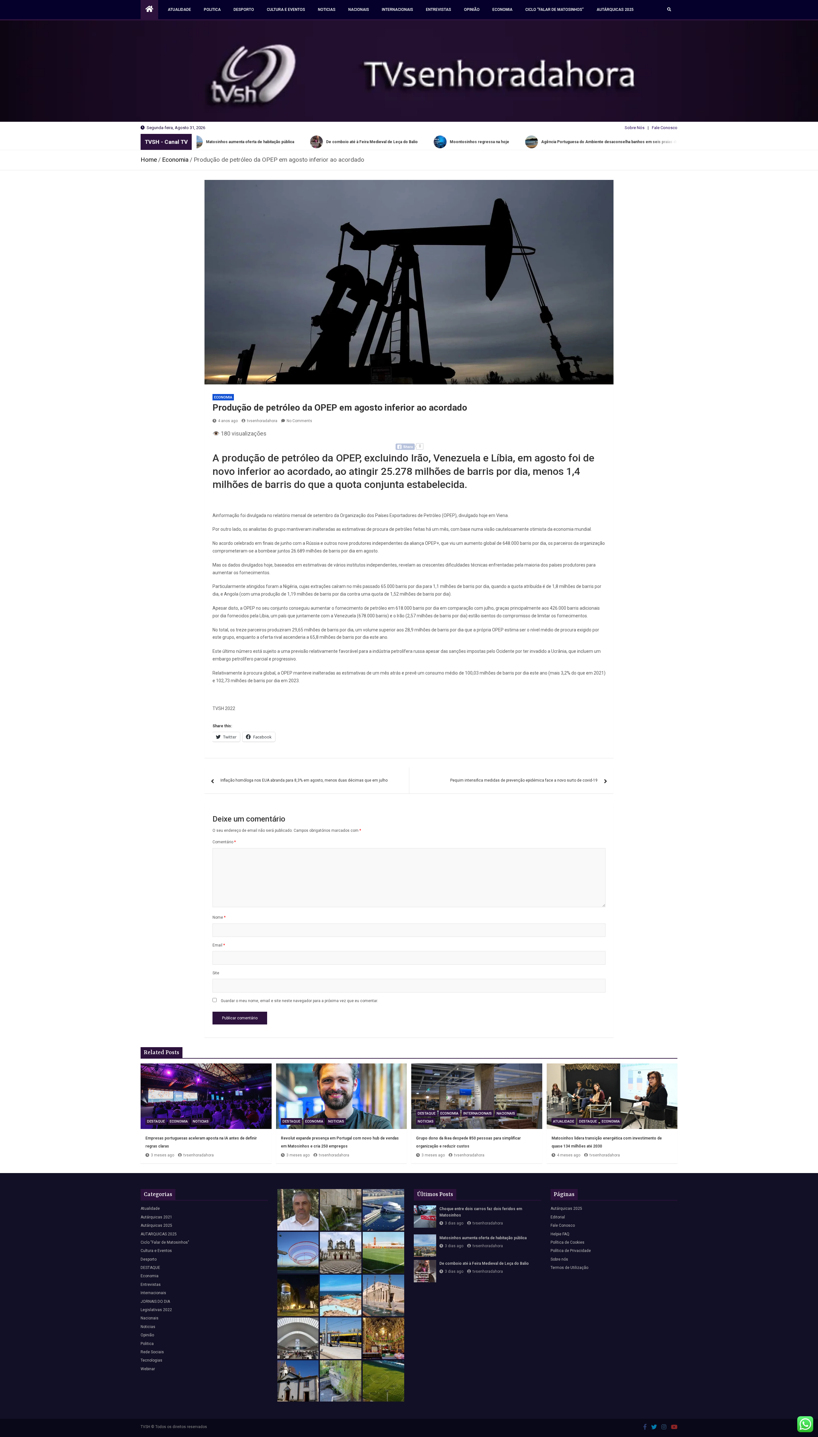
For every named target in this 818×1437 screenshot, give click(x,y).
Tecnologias (151, 1360)
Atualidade (179, 9)
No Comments (299, 421)
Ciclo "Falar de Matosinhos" (165, 1242)
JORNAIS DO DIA (155, 1301)
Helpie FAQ (560, 1234)
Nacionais (358, 9)
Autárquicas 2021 (156, 1217)
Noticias (327, 9)
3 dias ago (454, 1223)
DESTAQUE (156, 1121)
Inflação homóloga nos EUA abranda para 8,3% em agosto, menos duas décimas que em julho (304, 780)
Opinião (472, 9)
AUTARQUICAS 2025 (159, 1234)
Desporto (244, 9)
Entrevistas (438, 9)
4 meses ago (568, 1155)
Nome (219, 917)
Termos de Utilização (569, 1267)
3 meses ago (162, 1155)
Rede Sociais (152, 1352)
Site (215, 973)
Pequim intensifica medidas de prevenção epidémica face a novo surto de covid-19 (524, 780)
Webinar (148, 1369)
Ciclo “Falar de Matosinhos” (554, 9)
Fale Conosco (664, 127)
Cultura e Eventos (286, 9)
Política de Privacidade (571, 1250)
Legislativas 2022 (156, 1310)
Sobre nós (559, 1259)
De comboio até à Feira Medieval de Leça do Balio (484, 1263)
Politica (212, 9)
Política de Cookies (567, 1242)
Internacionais (397, 9)
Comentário (224, 842)
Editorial (558, 1217)
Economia (502, 9)
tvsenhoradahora (262, 421)
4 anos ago (228, 421)
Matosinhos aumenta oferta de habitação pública (483, 1238)
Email (218, 945)
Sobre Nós (634, 127)
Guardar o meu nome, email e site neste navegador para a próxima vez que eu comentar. (299, 1001)
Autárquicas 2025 (615, 9)
